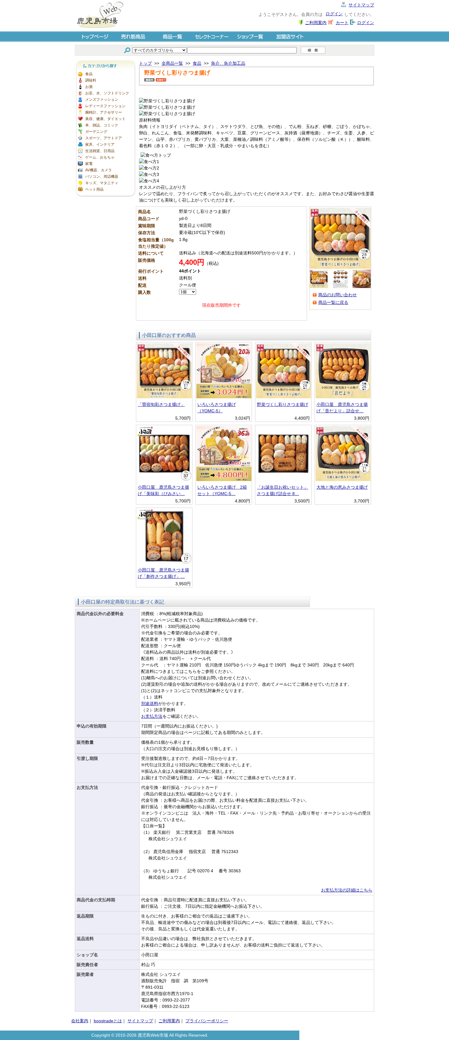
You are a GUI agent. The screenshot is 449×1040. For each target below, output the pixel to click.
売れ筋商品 (133, 36)
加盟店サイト (289, 36)
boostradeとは (108, 1020)
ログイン (334, 13)
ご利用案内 (316, 22)
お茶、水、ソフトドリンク (107, 93)
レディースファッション (105, 106)
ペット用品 (94, 189)
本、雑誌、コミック (101, 125)
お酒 (89, 87)
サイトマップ (361, 4)
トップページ (94, 36)
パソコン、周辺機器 (101, 176)
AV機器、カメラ (98, 170)
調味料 (90, 80)
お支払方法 (151, 716)
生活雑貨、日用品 (100, 151)
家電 (89, 164)
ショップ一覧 (250, 36)
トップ (145, 63)
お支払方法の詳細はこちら (346, 890)
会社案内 (79, 1020)
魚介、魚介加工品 (228, 63)
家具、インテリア (100, 144)
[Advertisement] (105, 290)
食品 (89, 74)
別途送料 (149, 703)
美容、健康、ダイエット (105, 119)
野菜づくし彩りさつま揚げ (282, 404)
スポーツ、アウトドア (103, 138)
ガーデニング (96, 132)
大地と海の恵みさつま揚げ (342, 487)
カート (342, 22)
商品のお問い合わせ (337, 294)
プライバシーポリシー (206, 1020)
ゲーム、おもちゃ (100, 157)
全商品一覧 (172, 63)
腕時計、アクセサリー (103, 112)
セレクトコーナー (211, 36)
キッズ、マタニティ (101, 183)
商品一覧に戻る (333, 302)
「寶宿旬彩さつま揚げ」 (161, 404)
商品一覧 (172, 36)
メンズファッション (101, 99)
